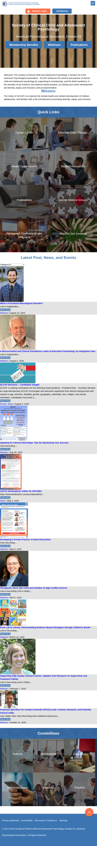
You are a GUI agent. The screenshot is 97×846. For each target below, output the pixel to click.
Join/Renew (62, 11)
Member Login (39, 11)
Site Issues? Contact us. (46, 820)
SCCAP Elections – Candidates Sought (19, 385)
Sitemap (63, 820)
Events (3, 404)
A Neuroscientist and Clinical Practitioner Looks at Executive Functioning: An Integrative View (47, 351)
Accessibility (27, 820)
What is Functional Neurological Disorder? (21, 303)
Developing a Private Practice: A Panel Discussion (25, 539)
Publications (77, 49)
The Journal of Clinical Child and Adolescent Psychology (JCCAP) (83, 58)
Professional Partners (81, 27)
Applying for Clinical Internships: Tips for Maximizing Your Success (34, 443)
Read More (5, 310)
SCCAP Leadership (80, 16)
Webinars (75, 42)
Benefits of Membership (82, 34)
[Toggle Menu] (93, 3)
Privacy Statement (10, 820)
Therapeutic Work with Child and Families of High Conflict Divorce (33, 588)
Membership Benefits (23, 44)
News (10, 404)
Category (4, 264)
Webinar (4, 313)
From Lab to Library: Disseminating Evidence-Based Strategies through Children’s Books (45, 627)
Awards (75, 38)
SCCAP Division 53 (21, 4)
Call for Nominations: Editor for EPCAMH (21, 491)
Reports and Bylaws (80, 23)
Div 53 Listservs (78, 45)
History (74, 20)
